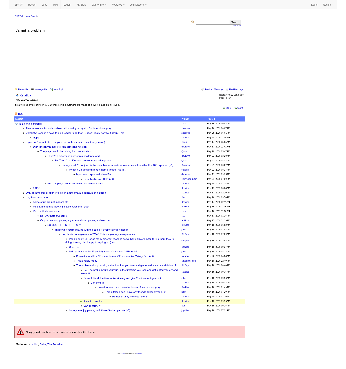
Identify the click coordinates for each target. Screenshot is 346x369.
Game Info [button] (98, 4)
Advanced (237, 25)
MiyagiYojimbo (188, 261)
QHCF (18, 4)
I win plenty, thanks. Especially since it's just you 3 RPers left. (103, 251)
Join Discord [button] (137, 4)
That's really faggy (86, 260)
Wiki (55, 4)
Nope (36, 137)
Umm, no (74, 247)
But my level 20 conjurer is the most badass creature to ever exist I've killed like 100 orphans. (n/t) (117, 165)
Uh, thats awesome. (37, 197)
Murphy (185, 256)
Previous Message (214, 89)
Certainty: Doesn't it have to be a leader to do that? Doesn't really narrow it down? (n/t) (75, 133)
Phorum (139, 353)
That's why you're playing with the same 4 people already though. (92, 229)
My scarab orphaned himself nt (94, 174)
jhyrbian (185, 310)
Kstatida (25, 95)
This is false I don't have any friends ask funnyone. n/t (135, 292)
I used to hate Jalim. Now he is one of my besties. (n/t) (129, 287)
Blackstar (185, 165)
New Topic (59, 89)
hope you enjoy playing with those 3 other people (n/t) (99, 310)
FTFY (36, 188)
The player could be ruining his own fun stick (65, 151)
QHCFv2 (19, 16)
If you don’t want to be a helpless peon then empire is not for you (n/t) (65, 142)
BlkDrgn (185, 225)
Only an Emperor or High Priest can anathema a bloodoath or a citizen (66, 192)
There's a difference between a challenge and (73, 156)
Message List (41, 89)
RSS (20, 114)
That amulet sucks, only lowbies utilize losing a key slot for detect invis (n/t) (68, 128)
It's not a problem (93, 301)
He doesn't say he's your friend (130, 296)
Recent (32, 4)
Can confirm (98, 282)
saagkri (185, 170)
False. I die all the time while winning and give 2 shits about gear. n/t (122, 278)
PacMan (185, 206)
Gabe (43, 344)
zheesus (185, 128)
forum (123, 353)
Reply (228, 108)
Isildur (35, 344)
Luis (183, 123)
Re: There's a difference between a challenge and (83, 160)
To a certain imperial (30, 123)
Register (327, 4)
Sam (183, 305)
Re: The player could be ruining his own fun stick (75, 183)
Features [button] (117, 4)
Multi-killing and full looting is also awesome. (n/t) (61, 206)
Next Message (236, 89)
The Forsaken (55, 344)
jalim (183, 229)
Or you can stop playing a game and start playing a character (75, 220)
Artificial (185, 220)
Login (314, 4)
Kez (183, 197)
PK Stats (81, 4)
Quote (240, 108)
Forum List (23, 89)
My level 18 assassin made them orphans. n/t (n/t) (97, 169)
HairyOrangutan (189, 179)
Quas (184, 142)
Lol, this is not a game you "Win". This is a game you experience (98, 234)
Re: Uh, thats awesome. (46, 211)
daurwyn (185, 146)
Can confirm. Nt (92, 305)
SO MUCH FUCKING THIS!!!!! (64, 225)
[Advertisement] (130, 62)
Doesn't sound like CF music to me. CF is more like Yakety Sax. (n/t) (115, 256)
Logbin (67, 4)
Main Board (31, 16)
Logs (44, 4)
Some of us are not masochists (50, 202)
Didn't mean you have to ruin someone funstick (59, 146)
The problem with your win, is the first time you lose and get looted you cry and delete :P (126, 265)
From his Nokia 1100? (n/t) (98, 179)
